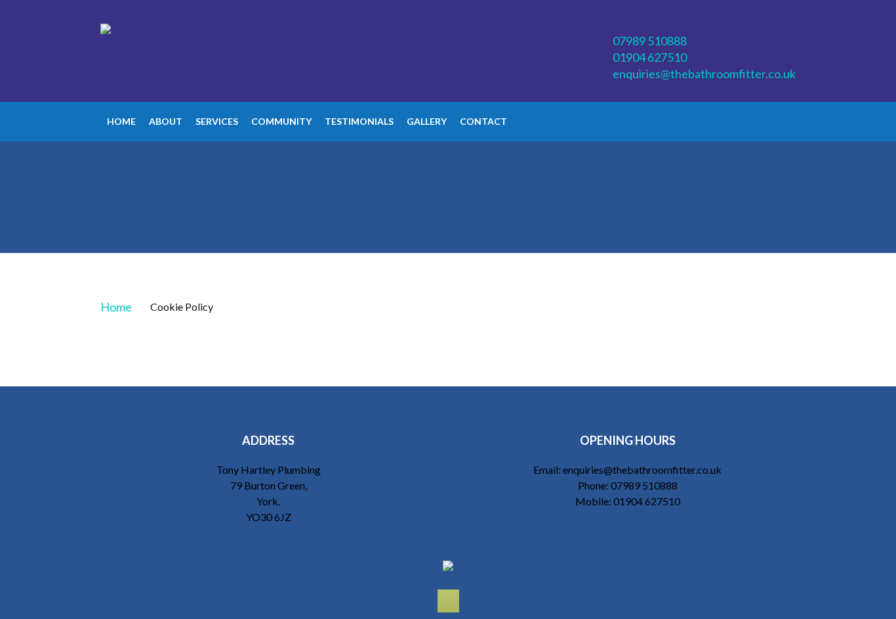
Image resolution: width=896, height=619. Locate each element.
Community (281, 121)
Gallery (427, 121)
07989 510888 (650, 41)
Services (216, 121)
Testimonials (359, 121)
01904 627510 (650, 57)
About (165, 121)
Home (121, 121)
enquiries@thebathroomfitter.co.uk (704, 73)
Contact (483, 121)
